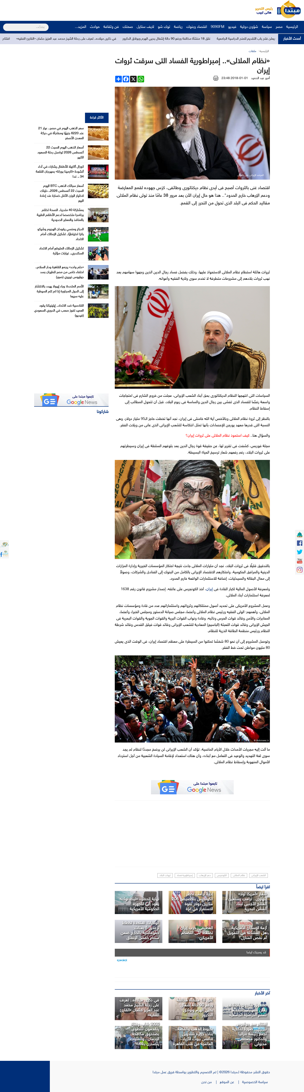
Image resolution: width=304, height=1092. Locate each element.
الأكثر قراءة (97, 118)
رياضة (178, 27)
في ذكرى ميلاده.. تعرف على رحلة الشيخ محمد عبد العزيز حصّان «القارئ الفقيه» (121, 39)
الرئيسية (292, 27)
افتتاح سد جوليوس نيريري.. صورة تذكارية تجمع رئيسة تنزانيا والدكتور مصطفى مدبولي (249, 1034)
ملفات (252, 51)
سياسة (267, 27)
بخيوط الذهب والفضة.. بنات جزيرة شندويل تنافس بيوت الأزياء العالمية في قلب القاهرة (193, 1037)
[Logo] (261, 9)
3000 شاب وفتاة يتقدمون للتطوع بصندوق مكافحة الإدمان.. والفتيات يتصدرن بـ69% (144, 1034)
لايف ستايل (145, 27)
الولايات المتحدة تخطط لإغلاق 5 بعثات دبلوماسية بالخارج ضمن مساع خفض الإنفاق (140, 930)
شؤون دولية (249, 27)
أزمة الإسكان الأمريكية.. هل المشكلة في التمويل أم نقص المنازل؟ (247, 933)
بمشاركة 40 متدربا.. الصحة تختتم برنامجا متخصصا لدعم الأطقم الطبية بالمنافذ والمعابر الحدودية (60, 215)
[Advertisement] (77, 9)
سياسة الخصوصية (256, 1082)
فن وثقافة (111, 27)
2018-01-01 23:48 (234, 78)
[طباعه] (215, 78)
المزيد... (80, 27)
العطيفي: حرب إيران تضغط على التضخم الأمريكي (197, 933)
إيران (209, 589)
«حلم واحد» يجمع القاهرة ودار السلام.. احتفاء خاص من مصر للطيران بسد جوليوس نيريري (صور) (59, 272)
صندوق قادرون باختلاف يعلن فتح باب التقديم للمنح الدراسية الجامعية (247, 1010)
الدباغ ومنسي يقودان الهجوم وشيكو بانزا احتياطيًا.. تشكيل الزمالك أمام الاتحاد (60, 234)
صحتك (128, 27)
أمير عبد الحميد (260, 78)
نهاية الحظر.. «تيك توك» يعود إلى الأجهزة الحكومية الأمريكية (139, 904)
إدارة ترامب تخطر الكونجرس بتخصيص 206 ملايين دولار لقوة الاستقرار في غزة (192, 902)
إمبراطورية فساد (185, 875)
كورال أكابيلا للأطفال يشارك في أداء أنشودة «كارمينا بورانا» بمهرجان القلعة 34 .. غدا (60, 172)
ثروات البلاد (165, 875)
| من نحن (210, 1082)
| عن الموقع (231, 1082)
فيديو (232, 27)
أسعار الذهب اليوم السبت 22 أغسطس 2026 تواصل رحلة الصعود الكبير (60, 153)
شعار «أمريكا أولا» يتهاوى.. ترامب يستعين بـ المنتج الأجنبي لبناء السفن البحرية (246, 902)
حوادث (95, 27)
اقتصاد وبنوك (196, 27)
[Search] (5, 24)
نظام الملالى (239, 875)
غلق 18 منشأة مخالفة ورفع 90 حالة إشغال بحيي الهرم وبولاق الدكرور (222, 39)
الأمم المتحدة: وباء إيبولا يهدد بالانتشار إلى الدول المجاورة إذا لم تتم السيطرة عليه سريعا (59, 291)
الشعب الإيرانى (258, 875)
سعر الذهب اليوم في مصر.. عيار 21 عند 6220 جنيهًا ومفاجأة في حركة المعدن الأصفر (61, 133)
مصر (279, 27)
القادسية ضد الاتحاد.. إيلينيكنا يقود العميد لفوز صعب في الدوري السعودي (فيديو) (59, 311)
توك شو (164, 27)
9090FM (217, 27)
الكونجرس (222, 875)
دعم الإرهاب (205, 875)
